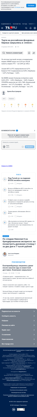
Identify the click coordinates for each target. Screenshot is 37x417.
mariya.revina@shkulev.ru (13, 380)
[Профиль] (35, 28)
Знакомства (17, 24)
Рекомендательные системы (18, 392)
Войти (7, 147)
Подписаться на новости (11, 311)
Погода (24, 24)
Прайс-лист (6, 330)
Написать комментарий (14, 53)
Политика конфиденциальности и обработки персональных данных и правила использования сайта (18, 395)
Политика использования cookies (18, 390)
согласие (17, 7)
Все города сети (7, 344)
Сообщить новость (9, 316)
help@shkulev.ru (22, 371)
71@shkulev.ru (26, 366)
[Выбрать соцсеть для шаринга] (34, 53)
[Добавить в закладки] (29, 53)
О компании (6, 334)
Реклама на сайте (8, 325)
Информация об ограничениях (18, 387)
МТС (4, 98)
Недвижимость (6, 24)
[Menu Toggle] (2, 28)
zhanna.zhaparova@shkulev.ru (12, 378)
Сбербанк (11, 98)
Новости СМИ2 (6, 166)
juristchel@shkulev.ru (21, 369)
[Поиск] (26, 28)
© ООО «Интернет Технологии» (18, 405)
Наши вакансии (7, 339)
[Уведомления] (30, 28)
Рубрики (5, 321)
